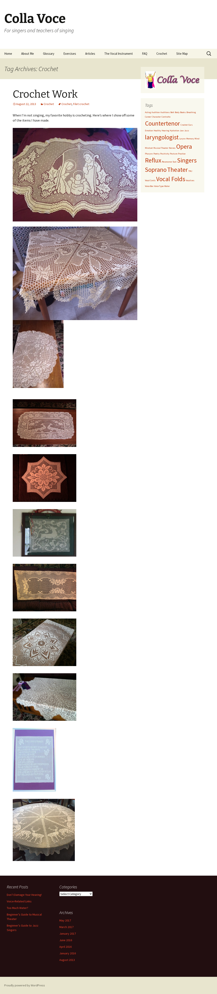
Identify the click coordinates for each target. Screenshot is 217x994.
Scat (174, 161)
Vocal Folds (170, 179)
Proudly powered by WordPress (24, 985)
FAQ (144, 54)
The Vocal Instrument (118, 54)
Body (177, 112)
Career (148, 116)
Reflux (153, 160)
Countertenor (162, 123)
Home (8, 54)
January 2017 (67, 933)
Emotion (149, 130)
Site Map (182, 54)
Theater (177, 170)
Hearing (165, 130)
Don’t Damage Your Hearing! (24, 895)
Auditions (165, 112)
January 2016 (67, 953)
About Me (27, 54)
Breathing (191, 112)
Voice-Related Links (19, 901)
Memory (190, 138)
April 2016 (65, 947)
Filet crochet (81, 104)
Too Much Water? (17, 908)
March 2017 (66, 927)
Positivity (164, 153)
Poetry (156, 153)
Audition (156, 112)
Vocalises (190, 180)
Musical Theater (160, 148)
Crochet (161, 54)
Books (183, 112)
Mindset (149, 148)
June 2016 (65, 940)
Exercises (69, 54)
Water (167, 186)
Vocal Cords (150, 180)
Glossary (48, 54)
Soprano (156, 170)
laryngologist (162, 137)
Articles (90, 54)
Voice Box (149, 186)
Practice (181, 153)
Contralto (165, 116)
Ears (190, 124)
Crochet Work (45, 94)
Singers (187, 160)
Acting (148, 112)
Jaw (182, 130)
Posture (173, 153)
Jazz (186, 130)
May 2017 (65, 920)
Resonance (167, 161)
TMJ (190, 171)
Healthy (157, 130)
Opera (184, 146)
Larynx (182, 138)
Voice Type (159, 186)
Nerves (172, 148)
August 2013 (67, 960)
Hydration (174, 130)
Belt (172, 112)
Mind (197, 138)
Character (156, 116)
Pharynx (149, 153)
